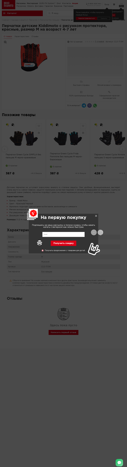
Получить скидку (63, 243)
